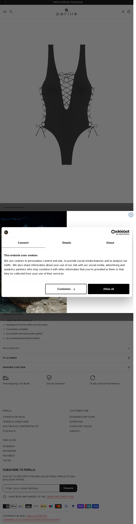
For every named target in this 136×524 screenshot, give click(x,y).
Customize (64, 288)
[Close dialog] (131, 215)
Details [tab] (66, 242)
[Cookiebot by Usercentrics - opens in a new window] (113, 232)
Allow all (108, 288)
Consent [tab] (23, 242)
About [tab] (110, 242)
